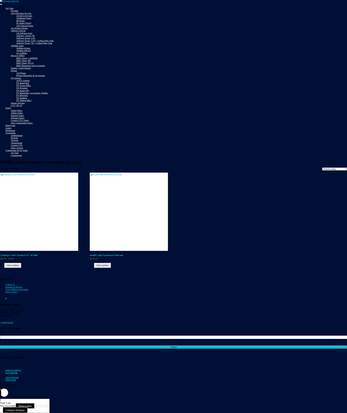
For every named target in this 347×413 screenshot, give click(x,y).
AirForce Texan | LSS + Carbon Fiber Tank (35, 41)
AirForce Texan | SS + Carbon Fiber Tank (34, 43)
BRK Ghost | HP (23, 61)
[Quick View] (3, 265)
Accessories (10, 133)
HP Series (20, 21)
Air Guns (9, 8)
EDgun (14, 71)
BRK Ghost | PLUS (24, 63)
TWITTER (10, 380)
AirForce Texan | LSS (25, 38)
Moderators (10, 130)
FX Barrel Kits (22, 83)
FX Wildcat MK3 (23, 100)
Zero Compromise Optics (22, 123)
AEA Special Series (24, 26)
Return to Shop (25, 406)
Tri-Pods (14, 140)
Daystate (14, 11)
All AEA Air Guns (24, 16)
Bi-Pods (14, 138)
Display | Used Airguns (21, 68)
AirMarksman (17, 135)
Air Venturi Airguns (19, 28)
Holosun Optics (17, 118)
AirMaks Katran (23, 48)
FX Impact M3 (22, 90)
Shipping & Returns (14, 287)
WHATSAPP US (13, 370)
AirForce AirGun (18, 31)
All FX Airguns (23, 80)
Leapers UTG (17, 145)
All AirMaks (21, 53)
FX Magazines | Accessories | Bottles (32, 93)
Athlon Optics (17, 113)
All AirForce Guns (24, 33)
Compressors (16, 155)
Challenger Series (23, 18)
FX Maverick (22, 95)
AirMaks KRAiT (23, 50)
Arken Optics (16, 110)
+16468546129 (6, 322)
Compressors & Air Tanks (16, 150)
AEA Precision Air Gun (21, 13)
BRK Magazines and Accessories (30, 66)
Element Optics (17, 115)
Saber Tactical (17, 148)
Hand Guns (10, 125)
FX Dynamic (22, 88)
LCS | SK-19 (16, 105)
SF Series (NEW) (23, 23)
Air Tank (15, 153)
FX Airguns (16, 78)
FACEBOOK (11, 373)
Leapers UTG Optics (20, 120)
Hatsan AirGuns (18, 103)
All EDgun (21, 73)
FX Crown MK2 (23, 85)
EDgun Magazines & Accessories (30, 75)
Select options (13, 265)
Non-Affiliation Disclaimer (16, 289)
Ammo (8, 128)
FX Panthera (21, 98)
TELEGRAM (11, 378)
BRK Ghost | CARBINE (27, 58)
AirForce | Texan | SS (25, 36)
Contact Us (10, 284)
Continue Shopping (15, 410)
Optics (8, 108)
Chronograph (16, 143)
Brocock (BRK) (18, 56)
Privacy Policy (11, 292)
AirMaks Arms (17, 46)
